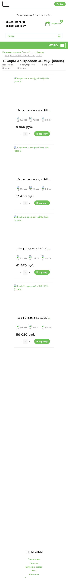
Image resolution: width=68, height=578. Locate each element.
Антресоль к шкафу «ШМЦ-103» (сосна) (40, 179)
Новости (34, 563)
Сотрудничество (34, 566)
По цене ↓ (21, 68)
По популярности (27, 65)
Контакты (34, 574)
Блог (34, 570)
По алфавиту (47, 65)
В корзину (42, 133)
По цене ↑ (6, 68)
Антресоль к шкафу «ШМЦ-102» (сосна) (40, 110)
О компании (34, 559)
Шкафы (40, 52)
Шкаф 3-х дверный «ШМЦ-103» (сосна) (40, 317)
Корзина (57, 22)
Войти (59, 4)
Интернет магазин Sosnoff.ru (17, 52)
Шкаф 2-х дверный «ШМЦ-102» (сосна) (40, 248)
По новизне (7, 65)
